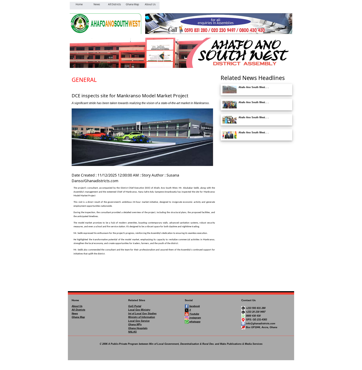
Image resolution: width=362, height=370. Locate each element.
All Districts (78, 309)
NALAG (132, 331)
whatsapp (194, 321)
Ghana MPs (135, 324)
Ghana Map (78, 317)
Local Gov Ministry (139, 309)
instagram (195, 317)
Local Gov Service (139, 320)
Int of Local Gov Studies (142, 313)
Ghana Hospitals (137, 328)
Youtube (194, 313)
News (75, 313)
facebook (194, 306)
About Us (77, 306)
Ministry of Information (141, 317)
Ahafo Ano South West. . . (254, 87)
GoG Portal (134, 306)
